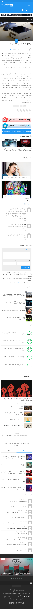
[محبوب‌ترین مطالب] (8, 451)
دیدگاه (26, 204)
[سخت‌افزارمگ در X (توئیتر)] (12, 603)
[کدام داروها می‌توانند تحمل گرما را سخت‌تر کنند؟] (16, 170)
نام (29, 261)
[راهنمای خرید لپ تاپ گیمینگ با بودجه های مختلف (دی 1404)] (16, 567)
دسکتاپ (29, 20)
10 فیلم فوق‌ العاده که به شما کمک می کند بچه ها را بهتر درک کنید (17, 197)
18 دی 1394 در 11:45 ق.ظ (16, 234)
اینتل (21, 106)
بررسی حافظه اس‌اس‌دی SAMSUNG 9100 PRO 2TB (13, 341)
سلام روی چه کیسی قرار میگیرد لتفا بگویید (18, 501)
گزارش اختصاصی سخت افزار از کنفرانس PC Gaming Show (24, 150)
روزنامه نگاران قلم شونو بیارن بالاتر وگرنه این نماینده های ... (14, 507)
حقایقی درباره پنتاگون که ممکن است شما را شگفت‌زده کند (14, 407)
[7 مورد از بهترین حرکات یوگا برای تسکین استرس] (28, 419)
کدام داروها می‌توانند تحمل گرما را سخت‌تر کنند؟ (18, 177)
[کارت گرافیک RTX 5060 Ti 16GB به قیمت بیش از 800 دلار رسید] (29, 318)
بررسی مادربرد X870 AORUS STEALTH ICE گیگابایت (14, 349)
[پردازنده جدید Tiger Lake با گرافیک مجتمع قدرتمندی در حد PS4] (9, 143)
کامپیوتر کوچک (15, 106)
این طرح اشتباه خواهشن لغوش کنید (19, 518)
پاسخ (25, 220)
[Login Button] (22, 10)
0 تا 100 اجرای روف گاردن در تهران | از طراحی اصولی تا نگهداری (13, 413)
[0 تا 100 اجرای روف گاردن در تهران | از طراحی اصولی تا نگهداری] (28, 413)
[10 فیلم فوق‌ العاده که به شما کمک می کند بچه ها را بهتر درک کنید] (16, 189)
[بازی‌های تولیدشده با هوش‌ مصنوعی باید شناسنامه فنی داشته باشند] (29, 465)
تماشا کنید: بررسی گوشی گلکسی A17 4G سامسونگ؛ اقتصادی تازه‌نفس (13, 357)
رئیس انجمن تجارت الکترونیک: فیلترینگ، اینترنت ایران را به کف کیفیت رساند (13, 488)
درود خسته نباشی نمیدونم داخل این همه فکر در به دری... (14, 523)
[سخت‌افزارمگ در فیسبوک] (14, 603)
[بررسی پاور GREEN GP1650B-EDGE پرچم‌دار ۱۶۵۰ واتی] (29, 481)
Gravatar (17, 282)
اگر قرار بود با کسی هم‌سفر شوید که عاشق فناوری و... (16, 539)
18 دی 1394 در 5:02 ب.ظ (16, 208)
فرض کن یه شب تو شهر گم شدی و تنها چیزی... (17, 512)
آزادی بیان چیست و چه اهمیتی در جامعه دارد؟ (13, 426)
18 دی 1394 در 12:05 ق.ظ (14, 224)
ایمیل (14, 261)
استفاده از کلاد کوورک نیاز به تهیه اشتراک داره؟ (17, 528)
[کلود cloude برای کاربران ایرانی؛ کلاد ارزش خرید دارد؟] (29, 310)
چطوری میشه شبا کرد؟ (22, 551)
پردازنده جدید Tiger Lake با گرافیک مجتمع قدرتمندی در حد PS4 (10, 150)
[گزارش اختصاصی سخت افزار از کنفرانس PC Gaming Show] (24, 143)
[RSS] (23, 603)
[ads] (16, 15)
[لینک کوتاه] (10, 50)
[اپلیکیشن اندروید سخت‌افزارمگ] (21, 603)
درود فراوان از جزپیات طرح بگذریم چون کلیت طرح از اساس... (16, 545)
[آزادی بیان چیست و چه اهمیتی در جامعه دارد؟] (28, 425)
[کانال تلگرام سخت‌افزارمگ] (19, 603)
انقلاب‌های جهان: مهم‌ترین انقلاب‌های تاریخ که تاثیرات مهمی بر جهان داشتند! (18, 400)
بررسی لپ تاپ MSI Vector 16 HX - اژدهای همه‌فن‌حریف (14, 365)
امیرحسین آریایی (23, 50)
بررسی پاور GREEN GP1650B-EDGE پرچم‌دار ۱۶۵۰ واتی (13, 333)
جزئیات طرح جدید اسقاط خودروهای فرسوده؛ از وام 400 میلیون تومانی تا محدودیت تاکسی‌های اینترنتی (13, 295)
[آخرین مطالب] (24, 451)
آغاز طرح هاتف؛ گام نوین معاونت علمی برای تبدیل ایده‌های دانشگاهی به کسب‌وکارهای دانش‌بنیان (14, 457)
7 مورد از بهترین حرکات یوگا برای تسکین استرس (13, 420)
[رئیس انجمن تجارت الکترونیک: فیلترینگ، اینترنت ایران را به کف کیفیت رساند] (29, 488)
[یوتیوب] (16, 119)
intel (25, 106)
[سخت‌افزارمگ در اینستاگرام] (16, 603)
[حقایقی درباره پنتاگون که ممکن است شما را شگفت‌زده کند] (28, 408)
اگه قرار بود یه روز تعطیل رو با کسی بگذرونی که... (16, 534)
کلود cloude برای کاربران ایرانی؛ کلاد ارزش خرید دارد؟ (13, 310)
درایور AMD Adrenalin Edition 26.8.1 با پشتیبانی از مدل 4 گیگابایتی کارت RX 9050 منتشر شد (13, 132)
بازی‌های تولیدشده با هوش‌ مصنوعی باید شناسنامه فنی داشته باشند (13, 465)
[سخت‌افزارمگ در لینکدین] (9, 603)
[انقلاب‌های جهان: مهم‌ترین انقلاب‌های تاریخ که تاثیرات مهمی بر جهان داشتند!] (16, 388)
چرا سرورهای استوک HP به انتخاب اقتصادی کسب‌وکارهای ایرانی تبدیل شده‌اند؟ (15, 303)
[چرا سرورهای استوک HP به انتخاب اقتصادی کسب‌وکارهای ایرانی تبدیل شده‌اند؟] (29, 303)
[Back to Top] (16, 586)
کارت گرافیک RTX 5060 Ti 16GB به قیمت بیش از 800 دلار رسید (14, 318)
